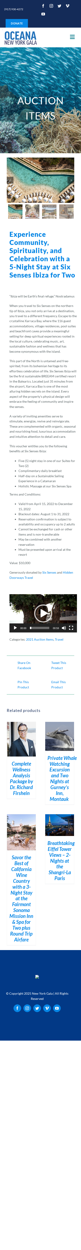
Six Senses (49, 572)
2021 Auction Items (40, 639)
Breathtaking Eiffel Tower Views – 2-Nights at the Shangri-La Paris (61, 860)
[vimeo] (67, 6)
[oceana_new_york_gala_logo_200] (20, 37)
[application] (43, 613)
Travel (59, 639)
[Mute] (64, 628)
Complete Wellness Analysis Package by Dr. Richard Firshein (21, 778)
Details (21, 740)
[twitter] (59, 6)
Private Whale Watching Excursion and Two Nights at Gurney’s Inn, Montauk (62, 778)
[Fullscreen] (71, 628)
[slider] (39, 628)
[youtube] (43, 14)
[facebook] (43, 6)
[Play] (15, 628)
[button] (43, 613)
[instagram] (51, 6)
